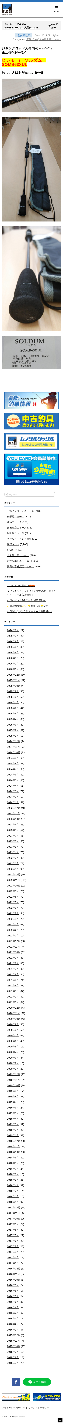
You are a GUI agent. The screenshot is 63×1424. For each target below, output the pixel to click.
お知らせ (12, 549)
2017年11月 (13, 1213)
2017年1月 (13, 1263)
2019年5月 (13, 1113)
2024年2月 (13, 796)
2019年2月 (13, 1129)
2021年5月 (13, 980)
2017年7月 (13, 1235)
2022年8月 (13, 896)
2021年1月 (13, 1002)
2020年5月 (13, 1046)
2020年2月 (13, 1063)
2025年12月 (13, 674)
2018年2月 (13, 1196)
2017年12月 (13, 1207)
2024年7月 (13, 769)
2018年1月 (13, 1202)
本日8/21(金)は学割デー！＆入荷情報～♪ (29, 611)
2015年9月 (13, 1351)
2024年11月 (13, 746)
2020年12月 (13, 1007)
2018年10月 (13, 1152)
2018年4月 (13, 1185)
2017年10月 (13, 1218)
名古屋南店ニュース (18, 561)
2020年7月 (13, 1035)
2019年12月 (13, 1074)
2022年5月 (13, 913)
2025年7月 (13, 702)
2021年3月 (13, 991)
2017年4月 (13, 1252)
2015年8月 (13, 1357)
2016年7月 (13, 1296)
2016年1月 (13, 1329)
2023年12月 (13, 808)
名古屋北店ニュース (50, 39)
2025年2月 (13, 730)
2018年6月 (13, 1174)
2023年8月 (13, 830)
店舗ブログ (32, 39)
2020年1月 (13, 1068)
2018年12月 (13, 1141)
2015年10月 (13, 1346)
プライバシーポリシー (13, 1408)
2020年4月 (13, 1052)
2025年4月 (13, 719)
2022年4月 (13, 919)
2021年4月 (13, 985)
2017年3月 (13, 1257)
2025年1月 (13, 735)
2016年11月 (13, 1274)
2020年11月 (13, 1013)
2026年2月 (13, 663)
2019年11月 (13, 1079)
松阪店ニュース (15, 533)
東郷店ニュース (15, 516)
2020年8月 (13, 1030)
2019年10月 (13, 1085)
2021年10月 (13, 952)
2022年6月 (13, 907)
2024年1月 (13, 802)
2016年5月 (13, 1307)
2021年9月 (13, 957)
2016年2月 (13, 1324)
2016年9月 (13, 1285)
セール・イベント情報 (19, 538)
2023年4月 (13, 852)
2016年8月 (13, 1290)
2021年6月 (13, 974)
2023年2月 (13, 863)
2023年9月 (13, 824)
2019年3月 (13, 1124)
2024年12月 (13, 741)
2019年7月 (13, 1102)
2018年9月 (13, 1157)
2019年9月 (13, 1091)
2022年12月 (13, 874)
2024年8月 (13, 763)
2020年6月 (13, 1041)
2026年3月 (13, 658)
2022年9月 (13, 891)
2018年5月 (13, 1179)
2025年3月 (13, 724)
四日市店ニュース (17, 527)
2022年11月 (13, 880)
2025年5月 (13, 713)
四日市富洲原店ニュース (20, 566)
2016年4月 (13, 1313)
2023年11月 (13, 813)
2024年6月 (13, 774)
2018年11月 (13, 1146)
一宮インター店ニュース (20, 511)
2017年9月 (13, 1224)
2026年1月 (13, 669)
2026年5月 (13, 647)
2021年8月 (13, 963)
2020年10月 (13, 1018)
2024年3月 (13, 791)
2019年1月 (13, 1135)
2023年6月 (13, 841)
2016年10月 (13, 1279)
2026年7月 (13, 635)
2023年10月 (13, 819)
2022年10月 (13, 885)
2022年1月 (13, 935)
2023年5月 (13, 846)
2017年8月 (13, 1229)
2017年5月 (13, 1246)
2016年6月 (13, 1302)
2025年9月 (13, 691)
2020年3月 (13, 1057)
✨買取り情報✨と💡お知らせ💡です (27, 605)
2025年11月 (13, 680)
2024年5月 (13, 780)
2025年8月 (13, 697)
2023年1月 (13, 869)
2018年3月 (13, 1190)
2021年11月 (13, 946)
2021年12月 (13, 941)
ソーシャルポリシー (38, 1408)
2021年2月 (13, 996)
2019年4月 (13, 1118)
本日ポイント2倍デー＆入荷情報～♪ (26, 600)
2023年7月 (13, 835)
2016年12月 (13, 1268)
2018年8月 (13, 1163)
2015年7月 (13, 1363)
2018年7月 (13, 1168)
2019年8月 (13, 1096)
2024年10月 (13, 752)
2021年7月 (13, 968)
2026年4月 (13, 652)
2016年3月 (13, 1318)
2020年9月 (13, 1024)
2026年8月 (13, 630)
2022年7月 (13, 902)
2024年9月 (13, 758)
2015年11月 (13, 1340)
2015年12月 (13, 1335)
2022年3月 (13, 924)
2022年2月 (13, 930)
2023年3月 (13, 857)
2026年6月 (13, 641)
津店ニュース (14, 522)
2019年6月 (13, 1107)
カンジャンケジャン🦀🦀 (21, 585)
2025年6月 (13, 708)
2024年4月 (13, 785)
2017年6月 (13, 1240)
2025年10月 (13, 685)
